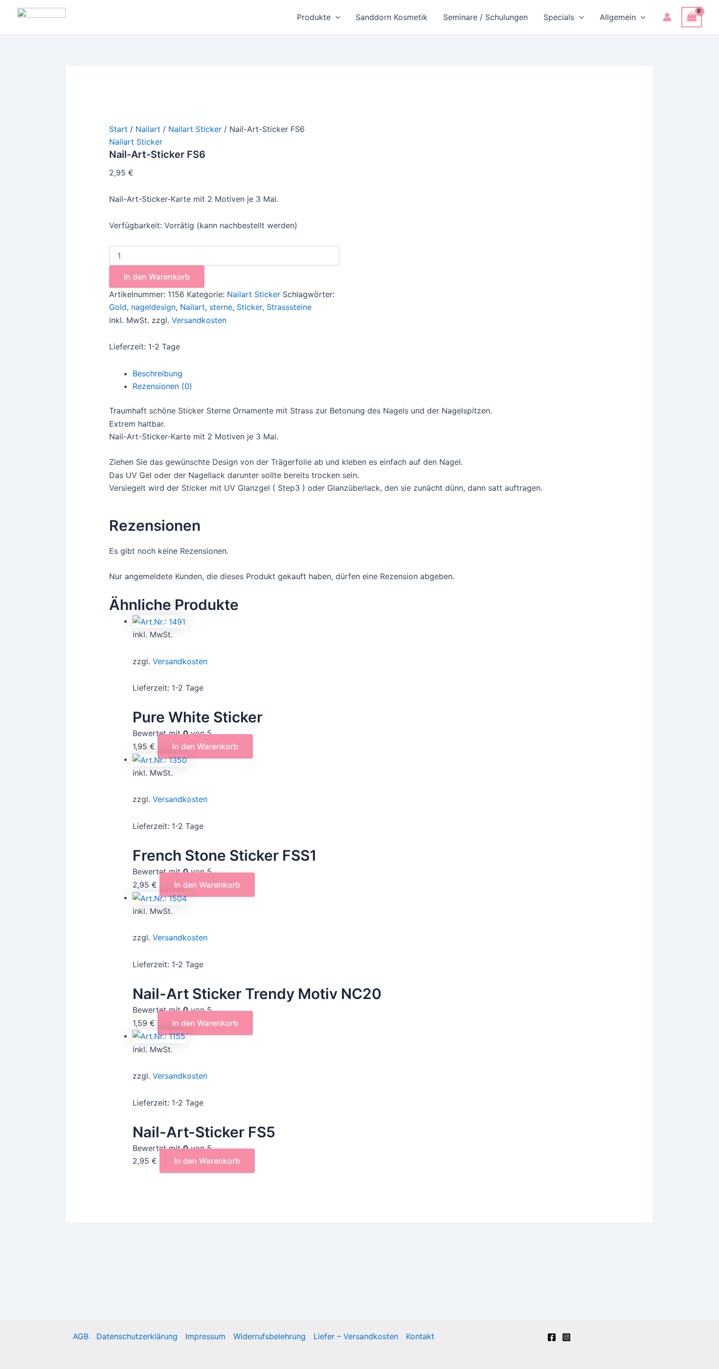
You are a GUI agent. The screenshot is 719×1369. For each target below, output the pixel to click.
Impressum (205, 1336)
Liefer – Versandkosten (356, 1336)
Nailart (147, 129)
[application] (335, 17)
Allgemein (618, 17)
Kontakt (420, 1336)
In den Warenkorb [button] (205, 746)
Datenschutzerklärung (137, 1336)
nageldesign (153, 307)
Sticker (249, 307)
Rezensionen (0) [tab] (162, 386)
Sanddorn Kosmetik (391, 17)
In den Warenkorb (157, 277)
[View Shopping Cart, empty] (691, 17)
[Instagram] (566, 1337)
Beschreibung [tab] (157, 373)
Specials (558, 17)
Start (118, 129)
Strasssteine (289, 307)
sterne (220, 307)
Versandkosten (199, 320)
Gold (118, 307)
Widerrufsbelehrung (269, 1336)
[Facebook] (551, 1337)
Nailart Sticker (195, 129)
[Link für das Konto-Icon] (667, 17)
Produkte (314, 17)
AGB (81, 1336)
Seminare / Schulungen (485, 17)
